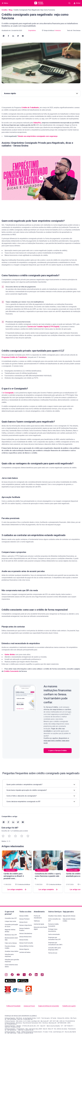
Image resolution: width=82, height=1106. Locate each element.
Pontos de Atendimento (38, 917)
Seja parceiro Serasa (69, 916)
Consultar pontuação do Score (11, 925)
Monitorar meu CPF (11, 935)
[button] (4, 36)
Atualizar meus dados (11, 951)
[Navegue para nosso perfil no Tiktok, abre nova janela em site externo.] (12, 975)
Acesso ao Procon (29, 1006)
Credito (4, 10)
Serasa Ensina (23, 940)
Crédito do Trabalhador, (30, 107)
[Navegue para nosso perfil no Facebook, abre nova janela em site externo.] (30, 975)
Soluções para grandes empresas (12, 960)
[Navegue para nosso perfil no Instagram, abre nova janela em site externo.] (6, 975)
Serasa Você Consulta (26, 943)
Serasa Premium (24, 919)
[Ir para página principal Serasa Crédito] (38, 3)
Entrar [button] (78, 3)
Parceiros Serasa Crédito (10, 947)
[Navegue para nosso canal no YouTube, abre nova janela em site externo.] (18, 975)
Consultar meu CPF (11, 918)
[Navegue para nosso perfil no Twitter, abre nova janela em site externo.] (24, 975)
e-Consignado (8, 393)
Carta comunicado (54, 934)
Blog (10, 10)
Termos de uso (52, 953)
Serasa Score (23, 922)
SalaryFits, (37, 123)
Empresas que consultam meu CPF (54, 938)
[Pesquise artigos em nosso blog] (69, 3)
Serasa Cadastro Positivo (24, 929)
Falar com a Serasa (11, 943)
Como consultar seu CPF (54, 920)
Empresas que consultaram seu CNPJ (55, 943)
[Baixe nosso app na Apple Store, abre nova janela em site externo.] (10, 982)
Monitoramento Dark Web (11, 939)
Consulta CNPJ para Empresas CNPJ (54, 949)
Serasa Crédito (23, 916)
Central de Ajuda (39, 924)
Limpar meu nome (10, 921)
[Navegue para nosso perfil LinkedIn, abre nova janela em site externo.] (36, 975)
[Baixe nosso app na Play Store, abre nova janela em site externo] (22, 982)
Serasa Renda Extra (25, 936)
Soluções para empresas (9, 955)
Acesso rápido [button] (10, 93)
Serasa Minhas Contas (26, 946)
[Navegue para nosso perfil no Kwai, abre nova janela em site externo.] (42, 975)
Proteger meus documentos (52, 930)
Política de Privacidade (13, 1006)
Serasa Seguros (24, 949)
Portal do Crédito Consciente (53, 925)
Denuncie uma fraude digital (40, 928)
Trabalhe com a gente (69, 1006)
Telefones (37, 921)
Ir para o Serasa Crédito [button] (57, 750)
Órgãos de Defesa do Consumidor (48, 1006)
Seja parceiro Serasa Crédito (69, 920)
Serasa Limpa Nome (25, 925)
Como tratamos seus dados (11, 965)
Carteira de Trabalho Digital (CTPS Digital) (43, 327)
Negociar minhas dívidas (10, 930)
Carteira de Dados (24, 952)
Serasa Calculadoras (25, 933)
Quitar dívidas (10, 654)
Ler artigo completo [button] (15, 889)
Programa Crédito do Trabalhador (14, 357)
